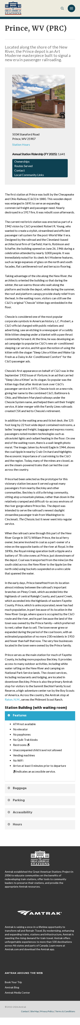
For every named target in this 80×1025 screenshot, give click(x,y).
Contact (25, 1011)
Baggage (20, 788)
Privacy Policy (47, 1011)
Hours (17, 824)
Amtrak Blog (12, 987)
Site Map (34, 1011)
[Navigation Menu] (71, 8)
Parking (19, 800)
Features (19, 715)
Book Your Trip (13, 982)
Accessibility (22, 812)
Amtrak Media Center (17, 992)
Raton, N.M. (12, 699)
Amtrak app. (48, 949)
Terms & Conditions (65, 1011)
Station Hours (21, 144)
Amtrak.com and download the (23, 949)
